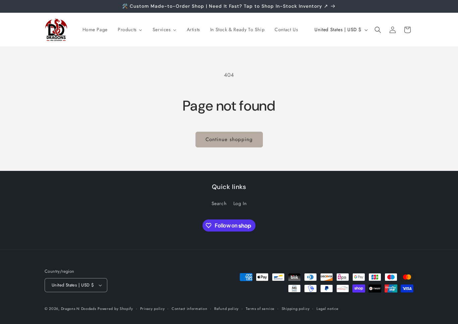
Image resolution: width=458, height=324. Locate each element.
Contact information (189, 308)
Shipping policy (296, 308)
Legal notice (327, 308)
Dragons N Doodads (78, 308)
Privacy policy (152, 308)
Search (219, 203)
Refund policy (226, 308)
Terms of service (260, 308)
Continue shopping (229, 139)
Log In (240, 203)
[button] (377, 29)
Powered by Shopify (115, 308)
